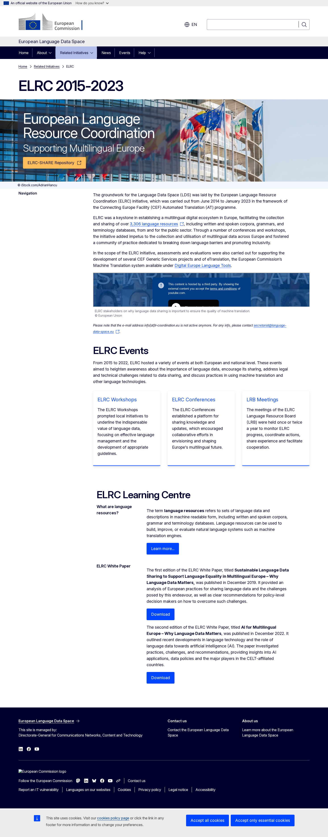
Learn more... (162, 548)
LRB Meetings (262, 399)
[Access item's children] (51, 52)
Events (124, 52)
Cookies (124, 789)
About (42, 52)
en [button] (194, 24)
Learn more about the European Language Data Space (267, 732)
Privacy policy (149, 789)
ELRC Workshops (117, 399)
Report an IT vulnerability (39, 789)
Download (160, 614)
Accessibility (205, 789)
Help (142, 52)
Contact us (136, 780)
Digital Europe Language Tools (202, 265)
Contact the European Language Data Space (198, 732)
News (106, 52)
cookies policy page (113, 818)
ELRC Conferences (193, 399)
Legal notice (178, 789)
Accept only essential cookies (262, 820)
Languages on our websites (88, 789)
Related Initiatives (74, 52)
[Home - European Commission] (55, 22)
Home (24, 52)
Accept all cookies (207, 820)
